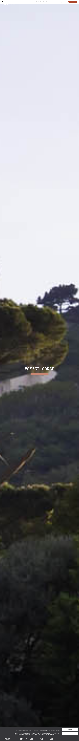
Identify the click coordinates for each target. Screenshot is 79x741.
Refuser (70, 733)
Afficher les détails (58, 738)
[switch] (31, 739)
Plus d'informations (51, 734)
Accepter (70, 729)
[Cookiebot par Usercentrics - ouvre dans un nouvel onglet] (7, 739)
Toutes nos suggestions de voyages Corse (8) (39, 374)
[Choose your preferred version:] (58, 2)
